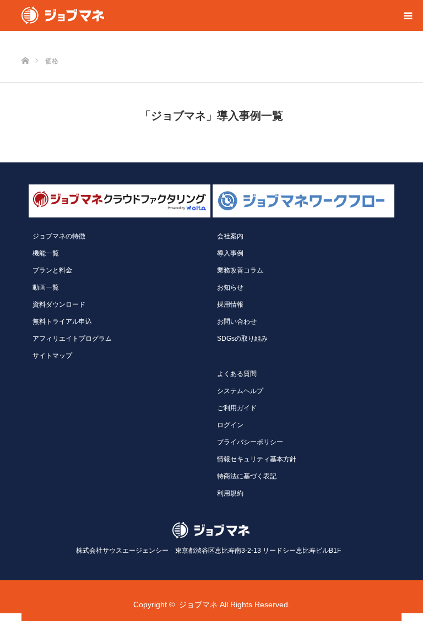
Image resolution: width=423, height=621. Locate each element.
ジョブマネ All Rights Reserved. (234, 604)
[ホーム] (25, 43)
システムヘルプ (240, 391)
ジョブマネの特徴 (58, 236)
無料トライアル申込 (62, 321)
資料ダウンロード (58, 304)
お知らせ (230, 287)
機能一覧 (45, 253)
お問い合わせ (237, 321)
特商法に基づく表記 (246, 476)
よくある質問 (237, 374)
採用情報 (230, 304)
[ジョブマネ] (62, 15)
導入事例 (230, 253)
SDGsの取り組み (242, 338)
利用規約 (230, 493)
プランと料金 (52, 270)
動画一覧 (45, 287)
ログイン (230, 425)
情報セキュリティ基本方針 (256, 459)
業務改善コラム (240, 270)
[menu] (407, 15)
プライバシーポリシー (250, 442)
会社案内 (230, 236)
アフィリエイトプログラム (72, 338)
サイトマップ (52, 355)
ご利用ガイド (237, 408)
